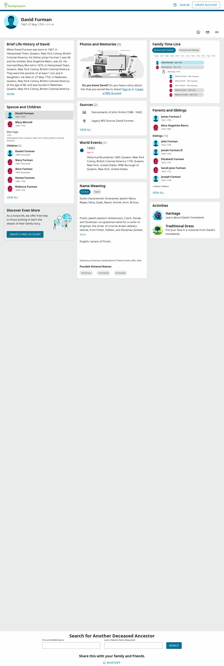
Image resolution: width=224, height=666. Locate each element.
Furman (85, 191)
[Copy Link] (217, 32)
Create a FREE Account (25, 234)
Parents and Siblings (189, 50)
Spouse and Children (164, 50)
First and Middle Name (53, 640)
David (97, 191)
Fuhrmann (86, 273)
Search (174, 645)
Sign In (184, 5)
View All (12, 197)
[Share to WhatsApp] (198, 32)
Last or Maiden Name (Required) (119, 640)
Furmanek (120, 273)
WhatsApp (114, 663)
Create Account (206, 5)
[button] (39, 115)
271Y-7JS (50, 24)
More (11, 94)
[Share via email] (207, 32)
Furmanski (103, 273)
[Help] (175, 5)
